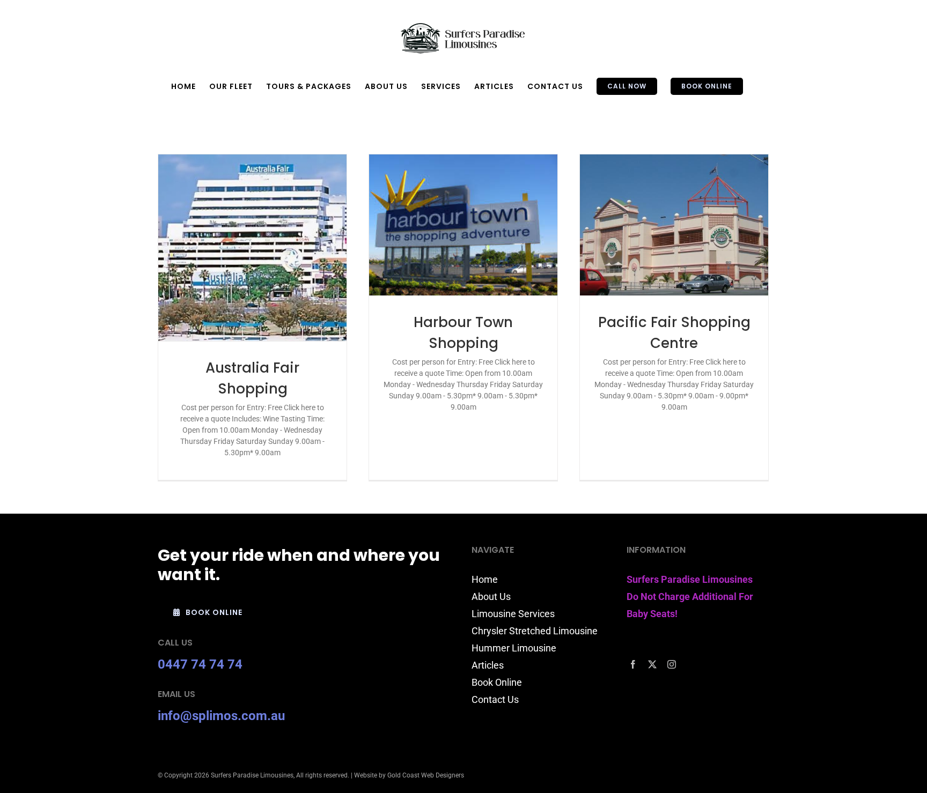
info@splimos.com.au (221, 715)
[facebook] (633, 664)
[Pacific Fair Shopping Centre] (674, 224)
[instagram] (671, 664)
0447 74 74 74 (200, 664)
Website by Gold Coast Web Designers (409, 775)
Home (485, 579)
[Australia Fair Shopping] (252, 247)
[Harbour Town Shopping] (463, 224)
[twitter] (652, 664)
